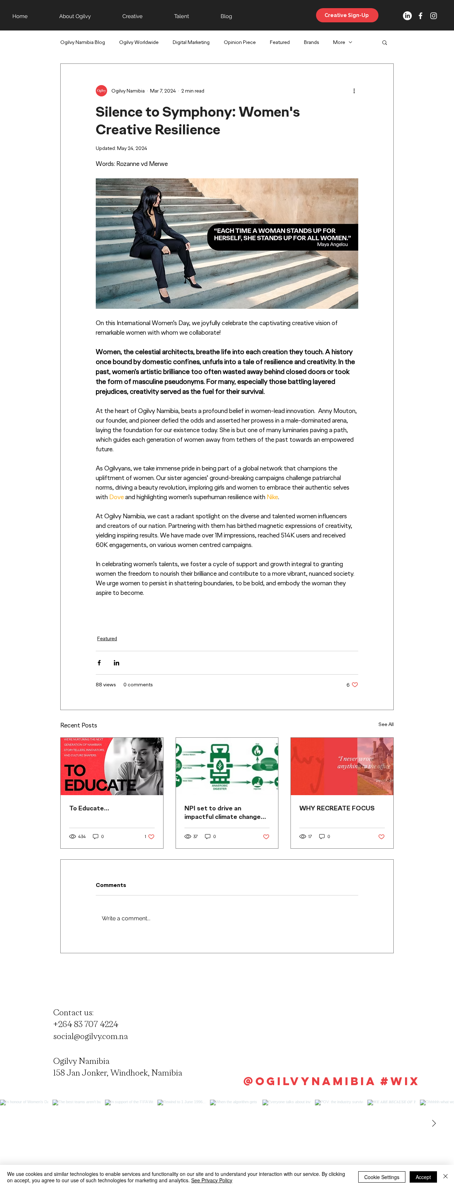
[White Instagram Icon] (433, 15)
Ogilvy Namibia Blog (82, 42)
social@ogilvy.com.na (90, 1036)
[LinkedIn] (407, 15)
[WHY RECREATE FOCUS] (342, 766)
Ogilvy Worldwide (139, 42)
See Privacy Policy (211, 1180)
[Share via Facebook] (99, 662)
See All (386, 724)
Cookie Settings (381, 1176)
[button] (384, 42)
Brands (311, 42)
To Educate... (89, 808)
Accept (423, 1176)
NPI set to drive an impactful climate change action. (222, 812)
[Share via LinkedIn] (116, 662)
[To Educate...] (112, 766)
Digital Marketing (191, 42)
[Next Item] (434, 1124)
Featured (280, 42)
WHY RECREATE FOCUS (337, 808)
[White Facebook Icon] (420, 15)
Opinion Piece (240, 42)
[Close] (445, 1177)
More (339, 42)
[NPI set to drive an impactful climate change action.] (227, 766)
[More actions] (354, 90)
